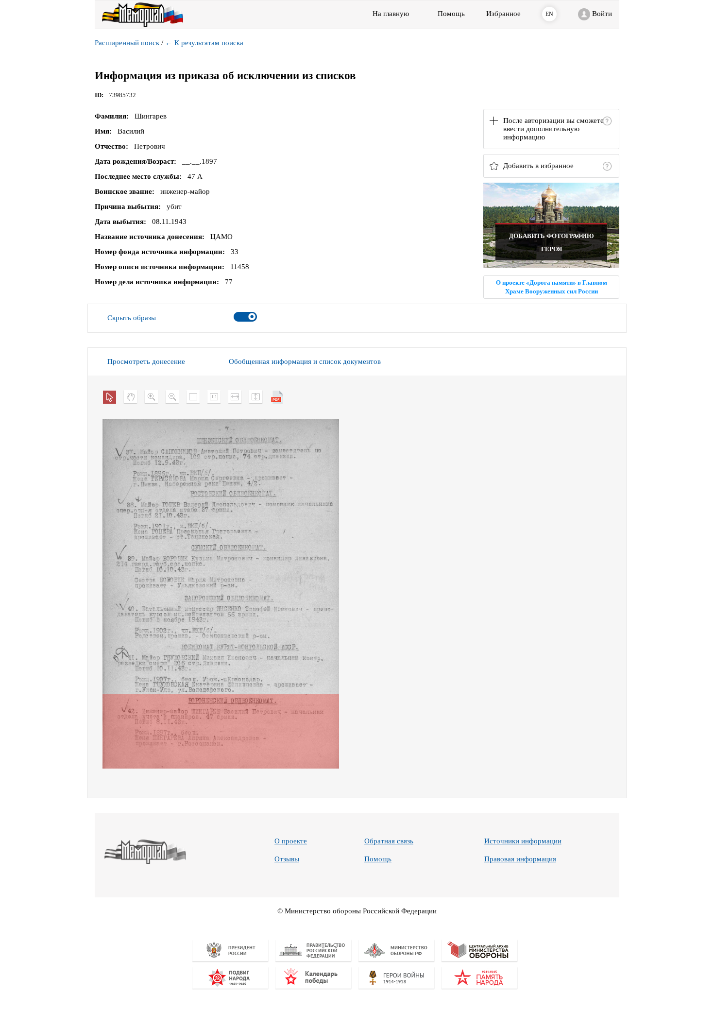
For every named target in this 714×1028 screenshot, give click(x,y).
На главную (391, 13)
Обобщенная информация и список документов (305, 361)
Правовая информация (520, 859)
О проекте (290, 841)
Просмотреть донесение (146, 361)
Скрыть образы (131, 318)
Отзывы (286, 859)
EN (549, 14)
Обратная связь (388, 841)
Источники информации (522, 841)
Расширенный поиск (127, 43)
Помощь (377, 859)
